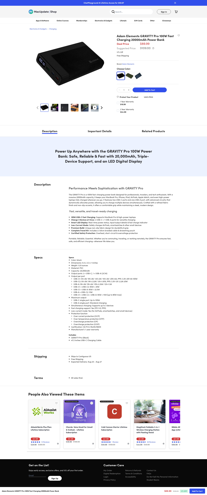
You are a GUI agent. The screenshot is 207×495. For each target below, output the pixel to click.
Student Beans (153, 479)
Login (106, 476)
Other (152, 20)
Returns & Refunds (133, 470)
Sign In (164, 11)
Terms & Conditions (133, 473)
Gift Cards (138, 20)
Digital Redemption (112, 473)
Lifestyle (123, 20)
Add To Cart (149, 90)
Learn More (148, 97)
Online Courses (63, 20)
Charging (53, 29)
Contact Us (151, 470)
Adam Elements (128, 64)
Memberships (81, 20)
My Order (108, 470)
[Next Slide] (102, 107)
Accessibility (130, 476)
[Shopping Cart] (176, 11)
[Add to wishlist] (178, 35)
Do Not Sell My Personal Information (162, 476)
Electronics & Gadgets (103, 20)
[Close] (175, 2)
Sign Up (54, 478)
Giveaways (166, 20)
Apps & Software (42, 20)
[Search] (113, 11)
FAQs (149, 473)
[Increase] (128, 90)
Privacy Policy (110, 479)
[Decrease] (119, 90)
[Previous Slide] (37, 107)
